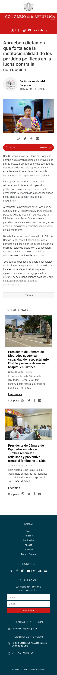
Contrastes (28, 540)
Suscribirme (28, 610)
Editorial (29, 549)
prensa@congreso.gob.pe (24, 628)
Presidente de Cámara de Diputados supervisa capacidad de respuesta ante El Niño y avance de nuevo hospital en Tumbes (28, 359)
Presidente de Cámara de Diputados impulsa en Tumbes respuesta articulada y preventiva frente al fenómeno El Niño (27, 453)
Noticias (29, 535)
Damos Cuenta (28, 554)
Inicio (28, 531)
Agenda (28, 545)
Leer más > (15, 394)
